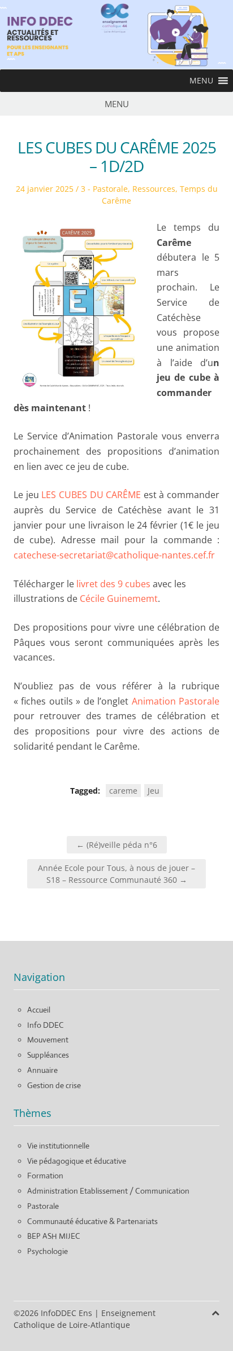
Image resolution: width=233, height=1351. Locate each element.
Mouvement (47, 1040)
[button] (201, 80)
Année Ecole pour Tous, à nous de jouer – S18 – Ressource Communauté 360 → (116, 873)
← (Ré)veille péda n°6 (116, 844)
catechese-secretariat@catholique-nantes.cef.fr (114, 555)
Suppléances (48, 1055)
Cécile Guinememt (119, 598)
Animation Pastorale (175, 701)
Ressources (153, 188)
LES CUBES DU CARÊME (92, 495)
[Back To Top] (215, 1313)
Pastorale (43, 1206)
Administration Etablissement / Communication (108, 1191)
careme (123, 790)
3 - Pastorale (104, 188)
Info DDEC (45, 1025)
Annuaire (42, 1070)
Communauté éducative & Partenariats (92, 1221)
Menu (117, 103)
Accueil (38, 1010)
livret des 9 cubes (113, 584)
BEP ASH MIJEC (53, 1236)
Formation (45, 1175)
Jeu (153, 790)
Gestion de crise (54, 1085)
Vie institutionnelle (58, 1146)
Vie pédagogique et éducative (76, 1161)
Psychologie (47, 1251)
